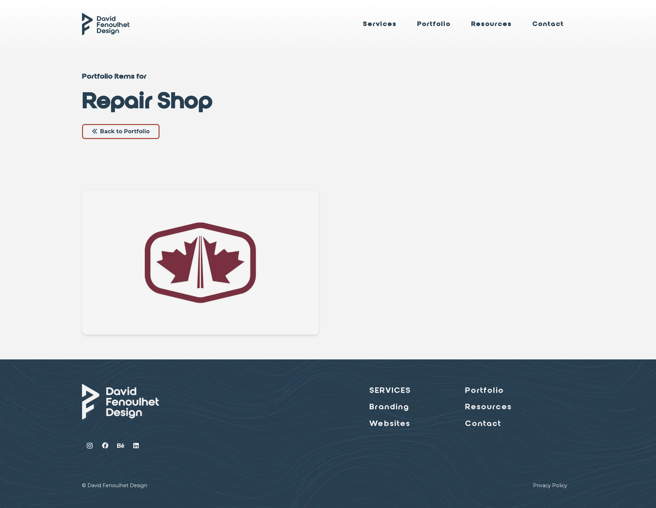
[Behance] (120, 445)
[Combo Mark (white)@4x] (120, 402)
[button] (402, 24)
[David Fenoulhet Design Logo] (105, 24)
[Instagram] (89, 445)
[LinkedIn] (136, 445)
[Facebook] (105, 445)
